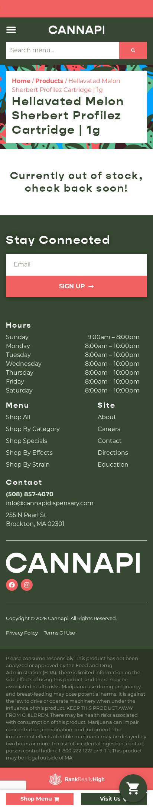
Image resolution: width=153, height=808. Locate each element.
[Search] (133, 50)
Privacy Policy (22, 633)
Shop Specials (26, 440)
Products (49, 81)
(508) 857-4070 (29, 494)
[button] (11, 29)
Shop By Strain (28, 464)
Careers (109, 429)
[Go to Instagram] (27, 585)
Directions (113, 452)
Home (21, 81)
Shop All (18, 417)
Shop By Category (33, 429)
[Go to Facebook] (12, 585)
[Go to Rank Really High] (76, 779)
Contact (110, 440)
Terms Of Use (59, 633)
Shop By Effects (29, 452)
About (107, 417)
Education (113, 464)
